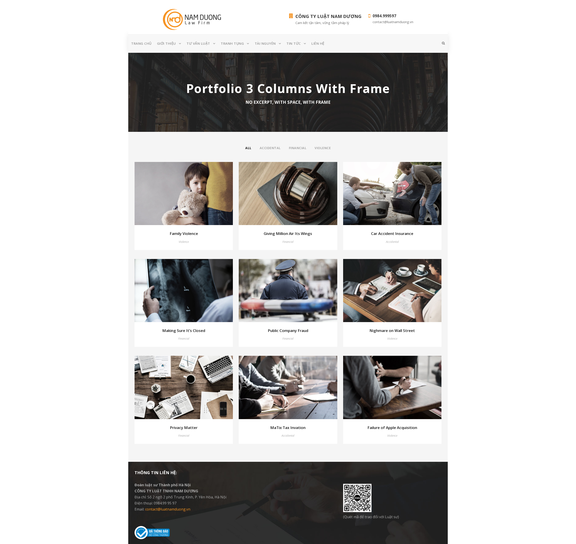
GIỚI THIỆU (166, 43)
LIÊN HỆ (317, 43)
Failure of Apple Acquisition (392, 427)
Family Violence (184, 233)
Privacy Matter (184, 427)
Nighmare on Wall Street (392, 330)
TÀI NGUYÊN (265, 43)
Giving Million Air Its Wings (288, 233)
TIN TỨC (293, 43)
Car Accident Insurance (392, 233)
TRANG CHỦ (141, 43)
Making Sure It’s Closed (183, 330)
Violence (323, 148)
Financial (298, 148)
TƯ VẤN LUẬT (198, 43)
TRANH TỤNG (232, 43)
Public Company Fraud (288, 330)
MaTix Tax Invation (288, 427)
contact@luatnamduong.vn (167, 509)
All (248, 148)
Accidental (270, 148)
